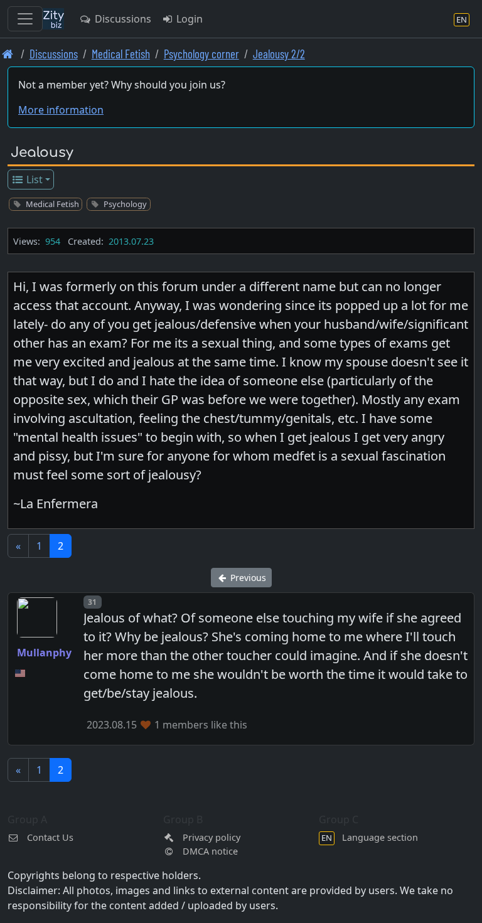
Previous (247, 578)
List (33, 179)
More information (61, 110)
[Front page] (8, 53)
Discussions (121, 19)
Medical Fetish (121, 53)
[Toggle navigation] (25, 18)
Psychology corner (201, 53)
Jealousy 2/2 (279, 53)
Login (188, 19)
